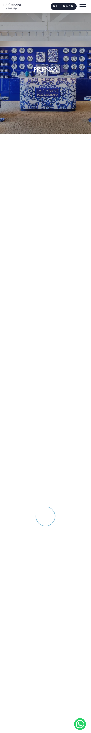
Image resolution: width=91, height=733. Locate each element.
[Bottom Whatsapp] (80, 724)
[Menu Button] (82, 6)
